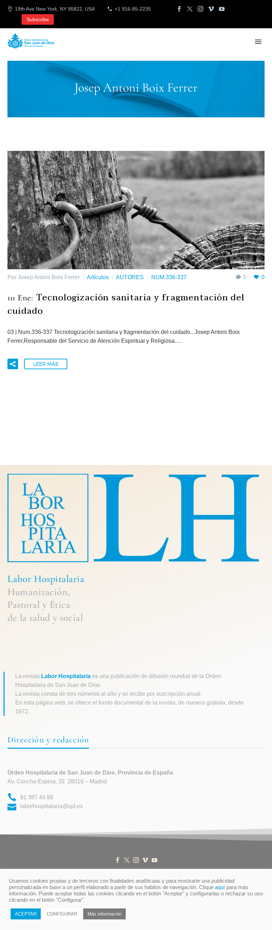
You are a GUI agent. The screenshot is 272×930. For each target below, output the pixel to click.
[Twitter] (190, 9)
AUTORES (130, 277)
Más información (104, 914)
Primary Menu (258, 41)
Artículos (98, 277)
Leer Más (45, 364)
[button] (12, 364)
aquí (220, 887)
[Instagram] (200, 9)
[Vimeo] (211, 9)
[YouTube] (221, 9)
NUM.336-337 (169, 277)
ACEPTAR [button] (25, 914)
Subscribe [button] (38, 19)
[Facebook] (179, 9)
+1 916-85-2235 (133, 9)
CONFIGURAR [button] (62, 914)
